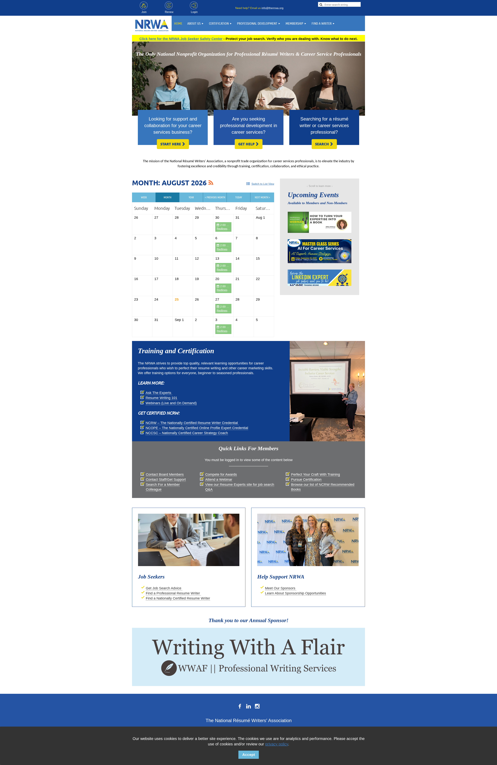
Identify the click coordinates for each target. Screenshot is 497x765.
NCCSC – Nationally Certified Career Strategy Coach (187, 433)
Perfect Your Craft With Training (315, 474)
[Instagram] (257, 706)
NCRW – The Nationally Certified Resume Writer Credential (192, 423)
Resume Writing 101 (161, 398)
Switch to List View (262, 183)
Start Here (172, 144)
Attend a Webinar (218, 479)
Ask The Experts (159, 393)
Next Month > (262, 197)
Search (324, 144)
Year (191, 197)
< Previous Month (215, 197)
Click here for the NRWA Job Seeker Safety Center (180, 39)
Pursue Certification (306, 479)
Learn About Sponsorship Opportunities (295, 593)
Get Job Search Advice (164, 588)
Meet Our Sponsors (280, 588)
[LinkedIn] (248, 706)
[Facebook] (239, 706)
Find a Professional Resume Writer (173, 593)
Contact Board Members (165, 474)
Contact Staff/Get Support (166, 479)
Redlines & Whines (228, 228)
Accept (248, 755)
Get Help (248, 144)
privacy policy (276, 744)
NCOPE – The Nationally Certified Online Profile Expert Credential (197, 428)
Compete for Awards (221, 474)
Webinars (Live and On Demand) (171, 403)
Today (238, 197)
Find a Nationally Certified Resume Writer (178, 598)
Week (144, 197)
